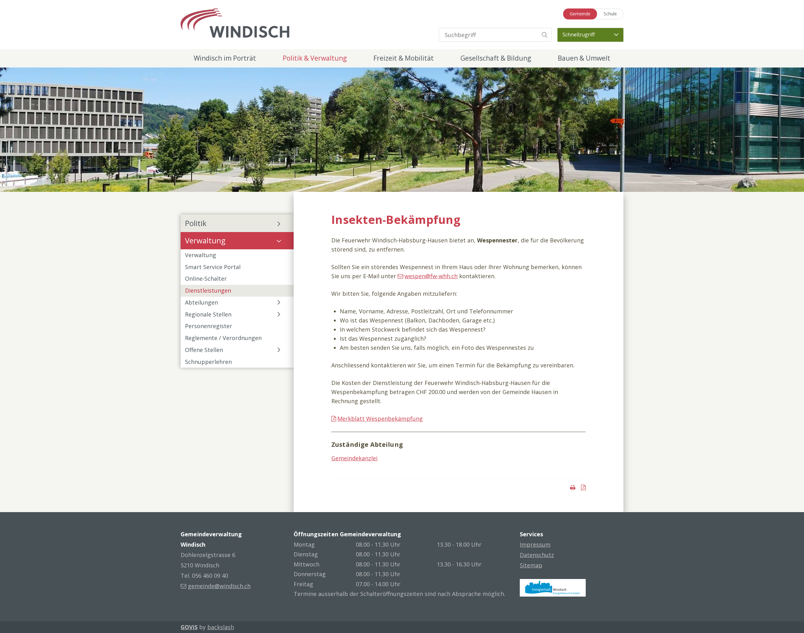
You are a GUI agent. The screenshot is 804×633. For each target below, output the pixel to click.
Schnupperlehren (208, 361)
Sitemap (531, 565)
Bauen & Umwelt (584, 58)
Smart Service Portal (213, 267)
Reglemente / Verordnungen (223, 338)
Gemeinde (580, 14)
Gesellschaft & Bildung (495, 58)
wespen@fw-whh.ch (431, 276)
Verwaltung (205, 240)
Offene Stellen (204, 350)
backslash (220, 627)
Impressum (535, 544)
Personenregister (208, 326)
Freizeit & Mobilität (403, 58)
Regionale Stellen (208, 314)
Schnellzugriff (578, 34)
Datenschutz (537, 555)
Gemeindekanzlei (354, 458)
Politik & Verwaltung (315, 58)
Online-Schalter (206, 278)
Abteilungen (201, 302)
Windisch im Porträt (225, 58)
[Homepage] (235, 22)
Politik (196, 223)
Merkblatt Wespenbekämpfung (380, 418)
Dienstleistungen (208, 290)
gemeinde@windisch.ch (219, 586)
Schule (610, 14)
